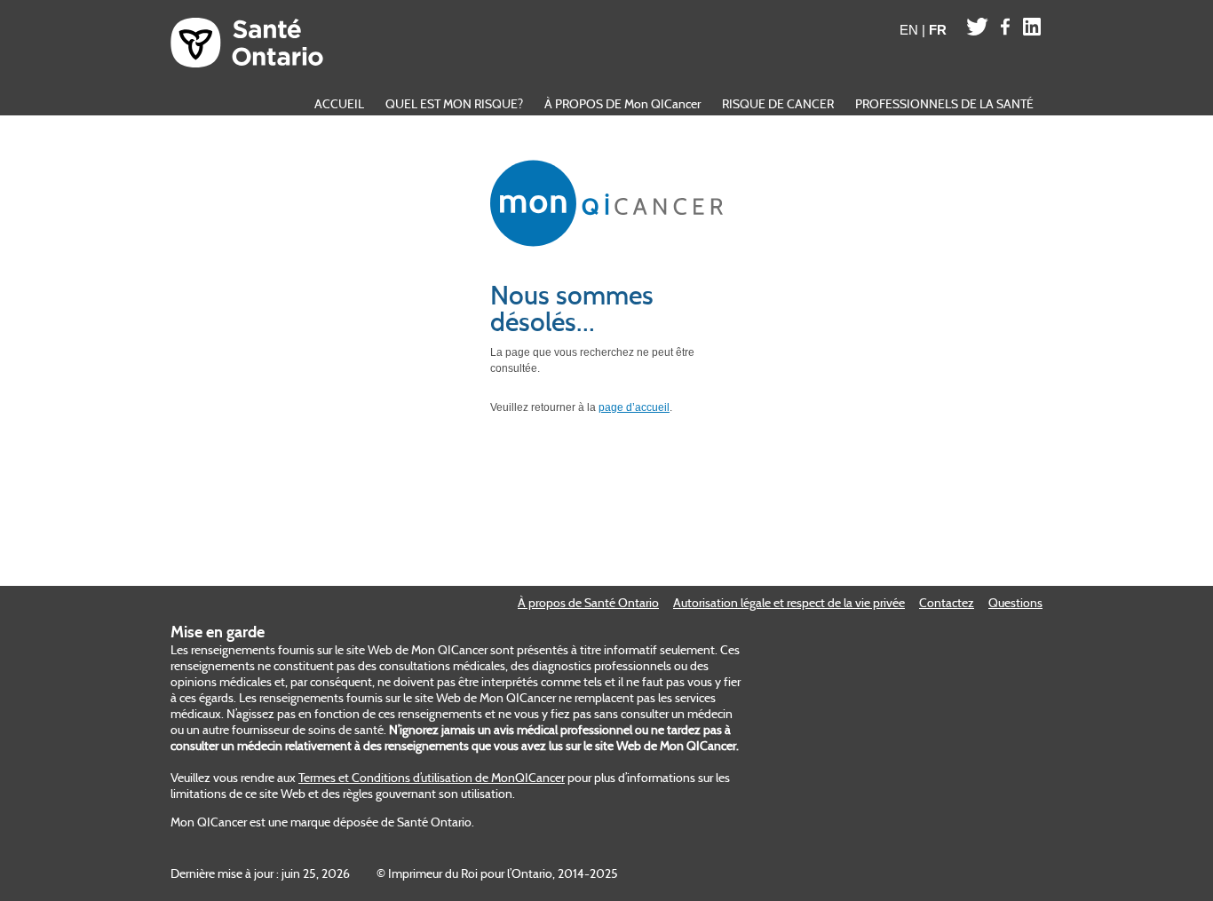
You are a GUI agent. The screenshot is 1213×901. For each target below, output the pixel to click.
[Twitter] (977, 27)
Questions (1015, 603)
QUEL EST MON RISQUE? (454, 104)
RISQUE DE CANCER (778, 104)
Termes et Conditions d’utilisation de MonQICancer (431, 778)
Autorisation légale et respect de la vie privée (789, 603)
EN (909, 29)
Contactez (946, 603)
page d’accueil (634, 407)
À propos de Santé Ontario (588, 603)
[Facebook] (1006, 27)
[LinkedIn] (1032, 27)
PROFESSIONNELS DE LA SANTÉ (944, 104)
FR (938, 29)
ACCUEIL (339, 104)
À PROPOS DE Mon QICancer (622, 104)
